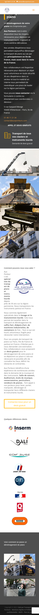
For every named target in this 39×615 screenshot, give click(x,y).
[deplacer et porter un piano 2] (19, 258)
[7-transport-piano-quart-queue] (27, 575)
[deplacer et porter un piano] (19, 230)
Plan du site (28, 612)
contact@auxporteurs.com (15, 120)
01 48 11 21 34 (10, 117)
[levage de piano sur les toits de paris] (19, 175)
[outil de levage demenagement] (19, 203)
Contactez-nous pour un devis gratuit (19, 404)
